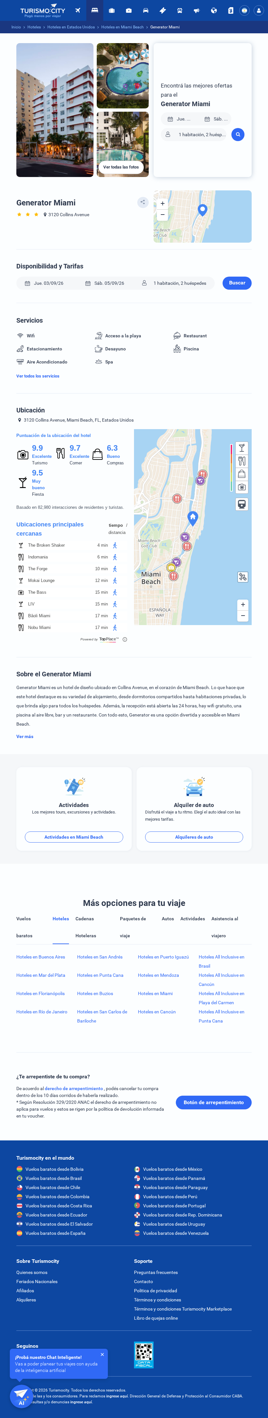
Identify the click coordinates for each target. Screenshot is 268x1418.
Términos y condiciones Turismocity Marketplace (183, 1309)
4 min (102, 545)
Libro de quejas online (156, 1318)
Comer (76, 462)
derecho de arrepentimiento (74, 1088)
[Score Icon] (22, 454)
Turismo (39, 462)
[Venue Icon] (21, 545)
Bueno (113, 456)
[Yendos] (230, 10)
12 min (101, 580)
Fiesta (38, 494)
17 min (101, 615)
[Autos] (145, 10)
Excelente (42, 456)
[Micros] (179, 10)
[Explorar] (213, 10)
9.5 (37, 472)
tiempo (116, 525)
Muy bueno (38, 484)
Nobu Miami (39, 627)
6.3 (112, 447)
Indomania (38, 557)
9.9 (37, 447)
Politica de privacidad (155, 1290)
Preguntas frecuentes (156, 1272)
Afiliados (25, 1290)
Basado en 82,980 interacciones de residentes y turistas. (70, 507)
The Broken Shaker (46, 545)
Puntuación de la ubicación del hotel (53, 435)
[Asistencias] (128, 10)
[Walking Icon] (115, 545)
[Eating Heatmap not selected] (241, 461)
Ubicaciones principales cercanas (50, 529)
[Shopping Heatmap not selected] (241, 474)
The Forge (37, 568)
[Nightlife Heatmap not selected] (241, 448)
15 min (101, 592)
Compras (115, 462)
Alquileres (26, 1299)
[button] (259, 10)
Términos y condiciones (157, 1299)
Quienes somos (31, 1272)
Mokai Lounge (41, 580)
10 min (101, 568)
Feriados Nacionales (37, 1281)
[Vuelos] (42, 10)
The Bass (37, 592)
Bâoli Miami (39, 615)
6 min (102, 557)
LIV (31, 604)
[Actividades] (162, 10)
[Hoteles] (94, 10)
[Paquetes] (111, 10)
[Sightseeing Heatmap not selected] (241, 487)
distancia (117, 532)
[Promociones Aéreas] (196, 10)
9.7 (75, 447)
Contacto (143, 1281)
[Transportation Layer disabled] (241, 504)
